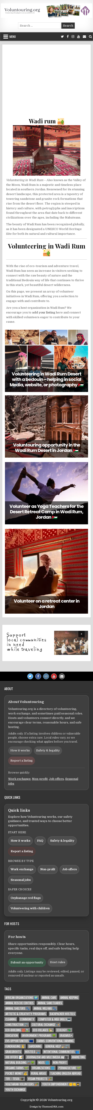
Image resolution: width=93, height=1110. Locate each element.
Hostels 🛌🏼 (32, 1052)
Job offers (56, 779)
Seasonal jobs (21, 880)
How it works (20, 750)
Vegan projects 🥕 (40, 1079)
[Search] (90, 36)
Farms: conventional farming (55, 1041)
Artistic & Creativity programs (25, 1014)
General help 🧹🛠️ (57, 1046)
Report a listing (21, 760)
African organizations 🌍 (21, 997)
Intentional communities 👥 (61, 1052)
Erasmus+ (66, 1035)
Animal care (49, 997)
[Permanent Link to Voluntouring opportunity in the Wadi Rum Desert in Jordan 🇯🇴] (46, 426)
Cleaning (10, 1019)
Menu (12, 36)
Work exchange (19, 779)
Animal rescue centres (19, 1003)
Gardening (35, 1046)
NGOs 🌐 (43, 1062)
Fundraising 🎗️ (15, 1046)
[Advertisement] (46, 83)
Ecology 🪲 (64, 1030)
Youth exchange (15, 1089)
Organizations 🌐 (43, 1068)
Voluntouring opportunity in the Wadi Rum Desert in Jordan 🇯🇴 (46, 448)
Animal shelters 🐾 (17, 1008)
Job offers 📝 (14, 1057)
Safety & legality (48, 750)
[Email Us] (84, 36)
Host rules (57, 962)
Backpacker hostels (62, 1014)
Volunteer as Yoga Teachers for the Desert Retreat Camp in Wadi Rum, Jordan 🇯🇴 (46, 511)
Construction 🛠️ (16, 1024)
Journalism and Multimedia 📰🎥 (47, 1057)
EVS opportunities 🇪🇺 (19, 1041)
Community (27, 1019)
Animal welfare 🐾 (45, 1008)
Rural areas (38, 1073)
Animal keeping (69, 997)
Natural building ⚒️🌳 (19, 1062)
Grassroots (13, 1052)
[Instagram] (73, 36)
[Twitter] (62, 36)
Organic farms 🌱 (16, 1068)
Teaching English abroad (65, 1073)
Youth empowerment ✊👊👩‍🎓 (61, 1084)
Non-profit (40, 779)
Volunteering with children (30, 908)
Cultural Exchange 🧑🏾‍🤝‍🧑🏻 (45, 1024)
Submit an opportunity (27, 962)
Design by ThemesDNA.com (46, 1106)
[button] (46, 643)
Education (11, 1035)
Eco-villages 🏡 (43, 1030)
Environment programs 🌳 (39, 1035)
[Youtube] (78, 36)
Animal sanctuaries (50, 1003)
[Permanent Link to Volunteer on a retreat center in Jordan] (46, 571)
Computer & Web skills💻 (54, 1019)
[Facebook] (68, 36)
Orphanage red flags (26, 898)
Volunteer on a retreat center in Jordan (46, 604)
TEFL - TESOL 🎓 (14, 1079)
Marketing (78, 1057)
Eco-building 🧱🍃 (17, 1030)
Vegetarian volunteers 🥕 (21, 1084)
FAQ (40, 840)
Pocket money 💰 (16, 1073)
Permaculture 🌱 (69, 1068)
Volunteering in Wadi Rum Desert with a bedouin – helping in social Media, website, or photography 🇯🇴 (47, 379)
